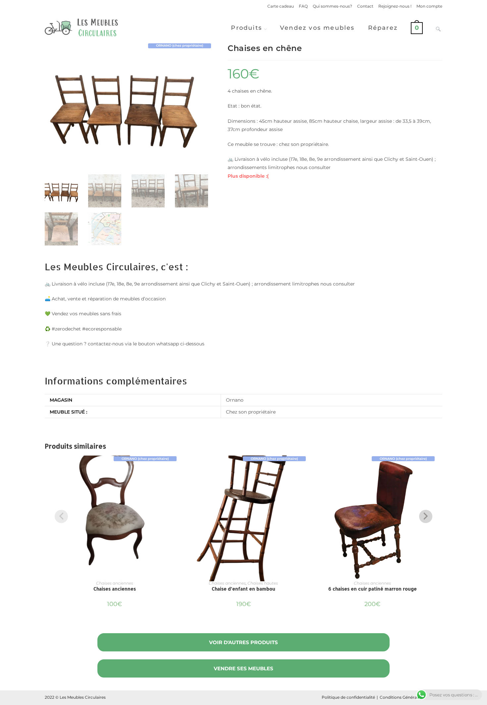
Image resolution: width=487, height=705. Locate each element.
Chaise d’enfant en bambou (243, 589)
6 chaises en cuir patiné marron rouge (372, 589)
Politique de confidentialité (348, 697)
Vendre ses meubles (243, 668)
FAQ (303, 6)
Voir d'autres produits (243, 642)
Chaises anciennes (114, 583)
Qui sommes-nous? (332, 6)
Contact (365, 6)
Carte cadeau (280, 6)
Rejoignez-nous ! (394, 6)
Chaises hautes (262, 583)
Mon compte (429, 6)
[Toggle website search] (438, 28)
